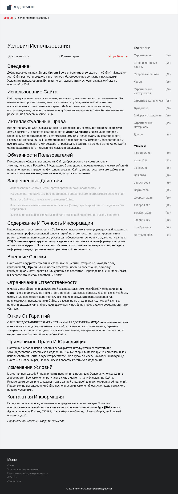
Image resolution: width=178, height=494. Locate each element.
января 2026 (152, 205)
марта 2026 (152, 190)
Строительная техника (152, 100)
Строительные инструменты (152, 91)
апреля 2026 (152, 182)
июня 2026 (152, 168)
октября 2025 (152, 227)
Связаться (14, 481)
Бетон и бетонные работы (152, 65)
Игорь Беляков (118, 56)
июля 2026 (152, 160)
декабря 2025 (152, 212)
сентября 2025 (152, 235)
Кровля (152, 81)
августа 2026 (152, 153)
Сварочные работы (152, 74)
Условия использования (22, 469)
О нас (11, 465)
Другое (152, 134)
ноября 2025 (152, 220)
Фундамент (152, 108)
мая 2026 (152, 175)
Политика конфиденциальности (27, 473)
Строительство (152, 55)
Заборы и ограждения (152, 115)
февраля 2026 (152, 197)
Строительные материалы (152, 125)
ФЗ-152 (12, 477)
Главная (8, 18)
